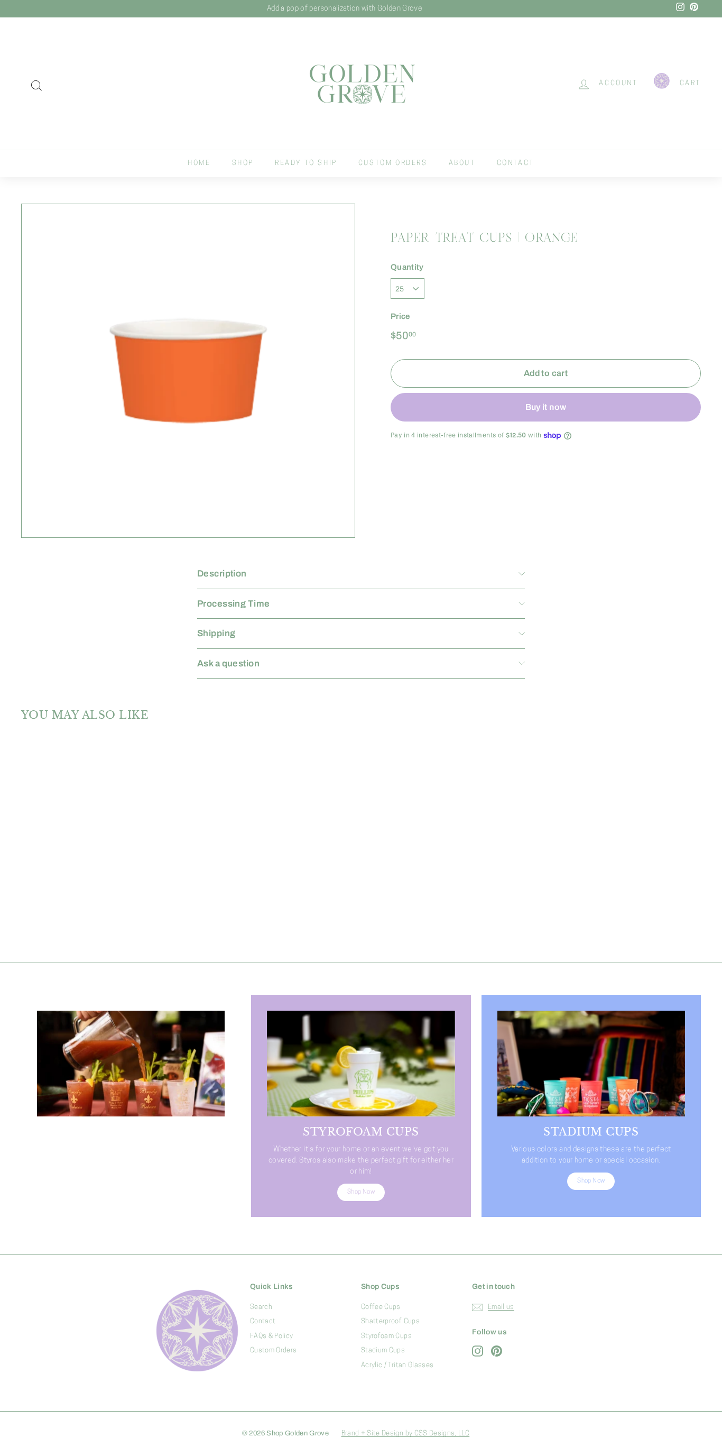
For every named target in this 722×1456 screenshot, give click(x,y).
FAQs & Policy (271, 1336)
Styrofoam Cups (386, 1336)
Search (261, 1307)
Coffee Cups (381, 1307)
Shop (243, 163)
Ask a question (228, 663)
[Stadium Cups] (591, 1063)
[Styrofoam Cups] (361, 1063)
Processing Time (233, 604)
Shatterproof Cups (390, 1321)
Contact (515, 163)
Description (222, 574)
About (462, 163)
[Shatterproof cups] (131, 1063)
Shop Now (131, 1192)
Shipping (216, 633)
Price (400, 316)
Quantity (407, 267)
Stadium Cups (383, 1350)
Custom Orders (393, 163)
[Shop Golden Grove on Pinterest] (496, 1351)
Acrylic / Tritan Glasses (397, 1365)
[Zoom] (188, 370)
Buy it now (546, 406)
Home (199, 163)
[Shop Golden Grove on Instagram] (477, 1351)
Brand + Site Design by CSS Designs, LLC (405, 1433)
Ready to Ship (306, 163)
